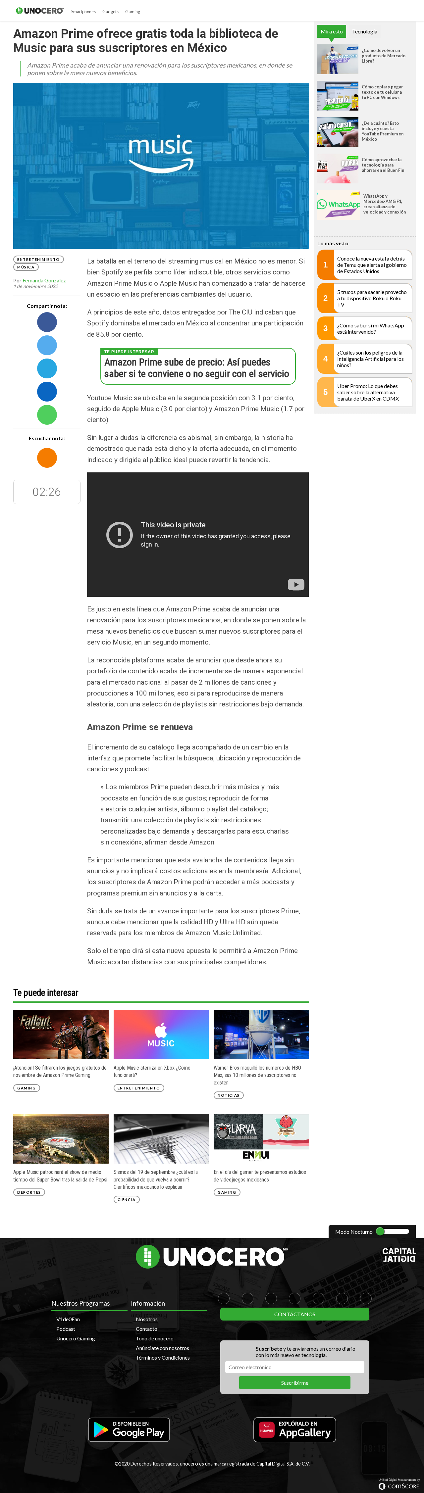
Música (26, 267)
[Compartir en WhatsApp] (47, 415)
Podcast (65, 1328)
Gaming (132, 11)
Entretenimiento (38, 259)
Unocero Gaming (75, 1338)
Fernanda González (44, 280)
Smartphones (83, 11)
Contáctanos (294, 1314)
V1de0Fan (68, 1319)
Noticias (229, 1095)
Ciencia (127, 1199)
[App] (129, 1430)
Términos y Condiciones (163, 1357)
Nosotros (147, 1319)
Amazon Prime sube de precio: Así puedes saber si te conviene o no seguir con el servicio (196, 367)
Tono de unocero (155, 1338)
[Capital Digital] (399, 1260)
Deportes (29, 1192)
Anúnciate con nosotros (162, 1348)
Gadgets (110, 11)
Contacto (146, 1328)
